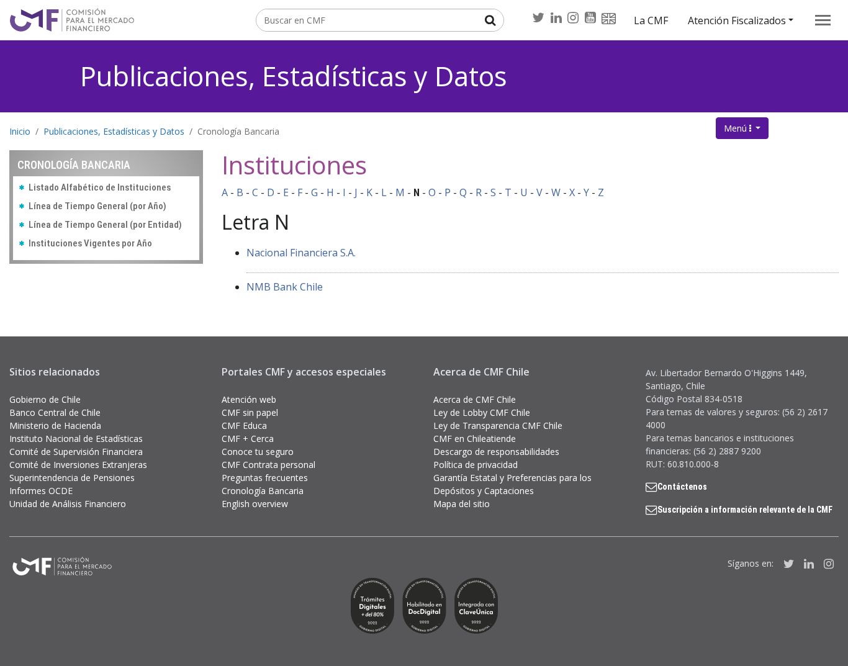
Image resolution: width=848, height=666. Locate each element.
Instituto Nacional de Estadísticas (76, 438)
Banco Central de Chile (55, 412)
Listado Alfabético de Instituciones (100, 187)
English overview (255, 504)
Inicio (19, 131)
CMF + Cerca (248, 438)
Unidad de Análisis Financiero (67, 504)
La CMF (651, 20)
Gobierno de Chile (45, 399)
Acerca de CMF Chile (474, 399)
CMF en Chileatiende (474, 438)
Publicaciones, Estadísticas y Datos (293, 76)
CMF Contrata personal (268, 464)
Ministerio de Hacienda (55, 425)
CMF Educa (244, 425)
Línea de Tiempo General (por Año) (97, 206)
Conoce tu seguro (258, 451)
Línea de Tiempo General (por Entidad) (105, 224)
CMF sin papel (250, 412)
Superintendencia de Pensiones (72, 478)
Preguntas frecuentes (265, 478)
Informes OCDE (41, 491)
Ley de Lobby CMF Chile (481, 412)
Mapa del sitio (461, 504)
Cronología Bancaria (238, 131)
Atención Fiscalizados (737, 20)
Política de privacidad (475, 464)
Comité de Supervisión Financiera (76, 451)
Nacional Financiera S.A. (301, 252)
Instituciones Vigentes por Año (90, 243)
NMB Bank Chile (284, 287)
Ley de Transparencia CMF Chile (497, 425)
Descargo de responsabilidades (496, 451)
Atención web (249, 399)
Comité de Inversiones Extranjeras (78, 464)
